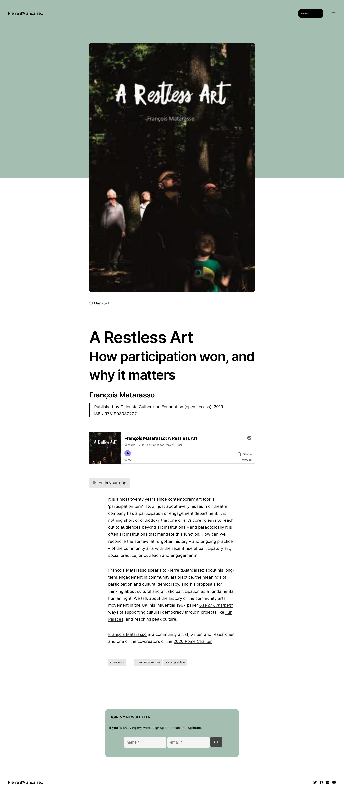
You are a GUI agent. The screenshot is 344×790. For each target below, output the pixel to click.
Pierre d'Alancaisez (25, 13)
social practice (175, 662)
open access (198, 406)
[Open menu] (333, 13)
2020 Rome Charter (193, 641)
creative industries (148, 662)
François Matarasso (127, 634)
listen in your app (109, 482)
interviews (117, 662)
